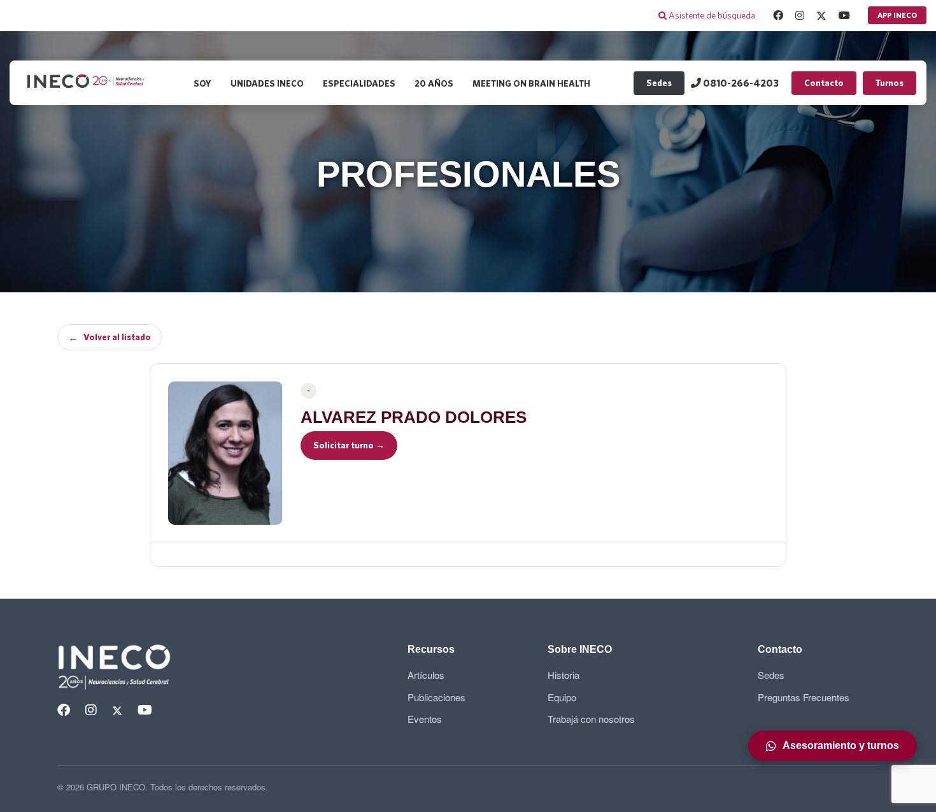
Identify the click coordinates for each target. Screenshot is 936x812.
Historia (563, 674)
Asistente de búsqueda (711, 15)
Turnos (890, 83)
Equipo (562, 697)
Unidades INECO (267, 83)
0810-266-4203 (740, 83)
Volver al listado (109, 337)
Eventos (425, 718)
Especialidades (359, 83)
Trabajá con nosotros (591, 718)
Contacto (824, 83)
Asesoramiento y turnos (841, 745)
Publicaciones (436, 697)
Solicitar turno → (349, 445)
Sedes (659, 83)
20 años (434, 83)
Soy (202, 83)
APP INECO (897, 15)
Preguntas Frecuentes (803, 697)
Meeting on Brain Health (531, 83)
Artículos (426, 674)
